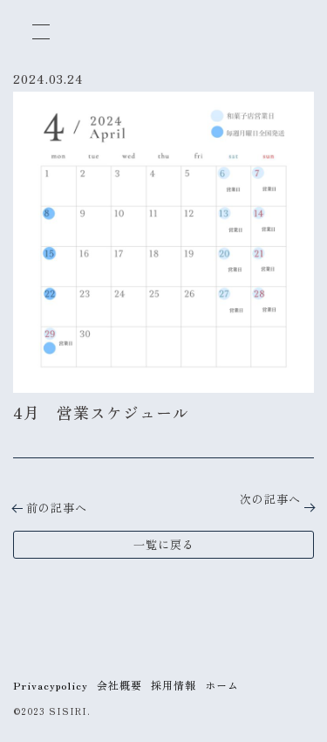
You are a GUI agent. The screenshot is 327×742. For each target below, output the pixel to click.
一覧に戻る (163, 544)
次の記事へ (270, 499)
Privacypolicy (50, 684)
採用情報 (173, 684)
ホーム (222, 684)
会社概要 (119, 684)
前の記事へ (56, 507)
